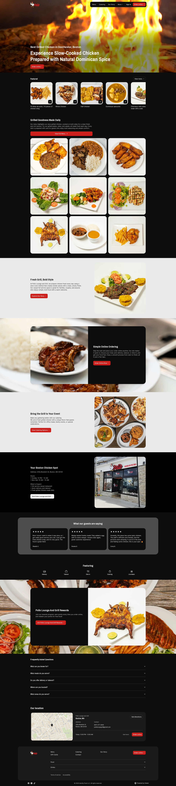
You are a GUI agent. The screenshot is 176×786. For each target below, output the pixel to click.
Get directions (137, 717)
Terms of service (56, 775)
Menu (94, 4)
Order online (137, 734)
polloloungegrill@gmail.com (102, 727)
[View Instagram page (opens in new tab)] (31, 783)
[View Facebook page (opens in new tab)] (28, 783)
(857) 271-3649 (99, 725)
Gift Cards (54, 755)
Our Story (111, 4)
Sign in (128, 4)
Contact (78, 755)
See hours (126, 734)
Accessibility (66, 775)
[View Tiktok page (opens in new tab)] (34, 783)
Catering (102, 4)
